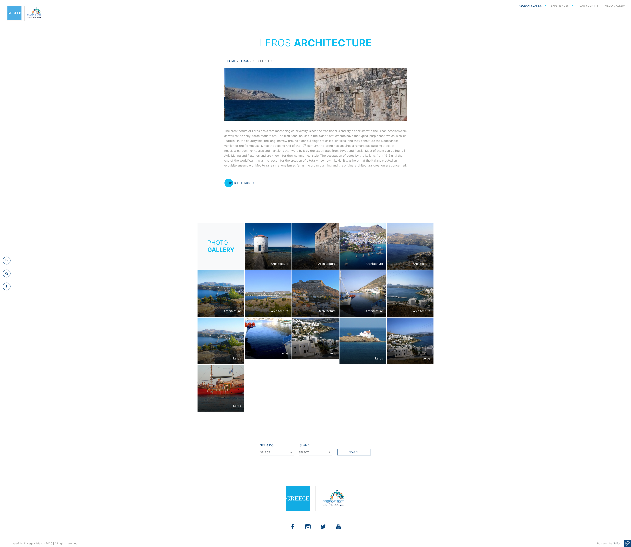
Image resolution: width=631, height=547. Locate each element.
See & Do (267, 445)
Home (231, 61)
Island (304, 445)
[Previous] (229, 94)
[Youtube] (338, 526)
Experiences (560, 5)
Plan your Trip (588, 5)
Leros (244, 61)
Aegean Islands (531, 5)
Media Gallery (615, 5)
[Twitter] (323, 526)
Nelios (617, 543)
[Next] (401, 94)
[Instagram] (308, 526)
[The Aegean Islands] (24, 13)
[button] (6, 260)
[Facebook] (292, 526)
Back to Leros (239, 183)
